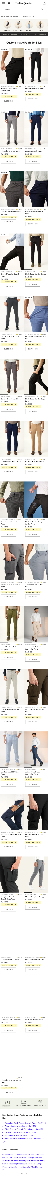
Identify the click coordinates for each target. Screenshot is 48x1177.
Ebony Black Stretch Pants (34, 89)
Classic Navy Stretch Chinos (11, 461)
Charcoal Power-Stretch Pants (11, 211)
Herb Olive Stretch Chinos (10, 647)
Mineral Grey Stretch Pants (10, 151)
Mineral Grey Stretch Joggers (35, 897)
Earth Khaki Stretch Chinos (34, 461)
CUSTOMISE (8, 101)
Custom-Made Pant (28, 16)
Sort (23, 1173)
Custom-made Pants (13, 16)
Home (3, 16)
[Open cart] (44, 3)
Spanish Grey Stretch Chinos (11, 399)
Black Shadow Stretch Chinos (35, 274)
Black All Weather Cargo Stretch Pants (34, 523)
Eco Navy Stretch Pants (33, 151)
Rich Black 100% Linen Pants (11, 1020)
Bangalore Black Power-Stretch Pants (9, 90)
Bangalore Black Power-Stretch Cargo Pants (9, 898)
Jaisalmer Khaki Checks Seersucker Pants (33, 648)
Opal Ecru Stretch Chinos (34, 1020)
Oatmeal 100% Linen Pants (35, 959)
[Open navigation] (3, 3)
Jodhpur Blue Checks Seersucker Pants (32, 773)
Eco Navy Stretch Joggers (10, 959)
